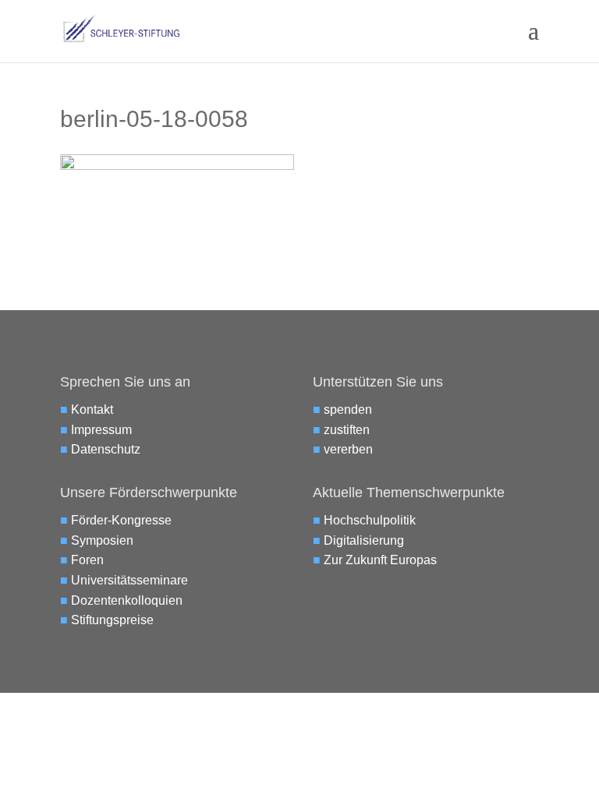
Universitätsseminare (129, 580)
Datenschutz (105, 449)
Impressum (101, 429)
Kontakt (92, 409)
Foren (87, 560)
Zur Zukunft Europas (380, 560)
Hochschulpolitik (370, 520)
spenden (348, 409)
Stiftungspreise (112, 620)
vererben (348, 449)
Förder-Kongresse (121, 520)
